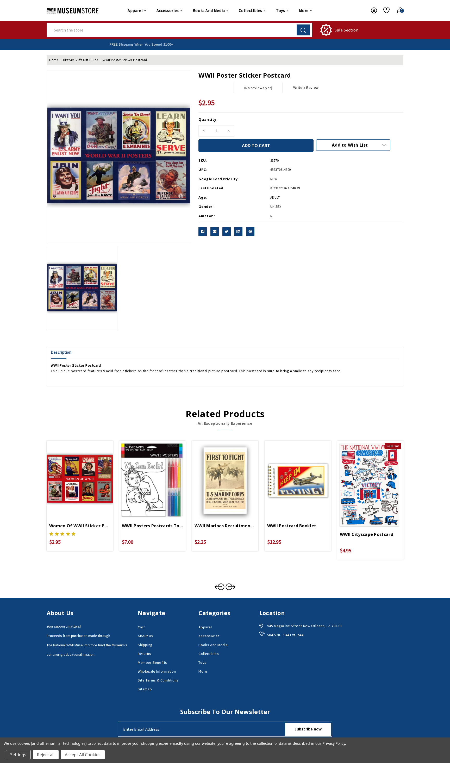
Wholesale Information (157, 671)
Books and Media (209, 10)
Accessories (168, 10)
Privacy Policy (333, 743)
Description (61, 352)
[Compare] (86, 473)
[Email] (214, 231)
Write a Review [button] (305, 87)
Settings (18, 755)
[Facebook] (202, 231)
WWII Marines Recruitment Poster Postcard (225, 526)
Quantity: (207, 119)
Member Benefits (152, 662)
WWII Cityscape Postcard (366, 534)
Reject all (45, 755)
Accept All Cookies (83, 755)
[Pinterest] (250, 231)
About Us (145, 636)
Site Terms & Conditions (158, 680)
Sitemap (145, 689)
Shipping (145, 644)
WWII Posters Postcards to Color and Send (152, 526)
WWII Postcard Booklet (291, 526)
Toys (280, 10)
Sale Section (346, 30)
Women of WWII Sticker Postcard (79, 526)
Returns (144, 653)
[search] (303, 29)
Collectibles (250, 10)
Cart (141, 627)
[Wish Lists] (384, 10)
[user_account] (371, 10)
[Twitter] (226, 231)
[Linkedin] (238, 231)
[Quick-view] (73, 473)
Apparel (135, 10)
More (304, 10)
